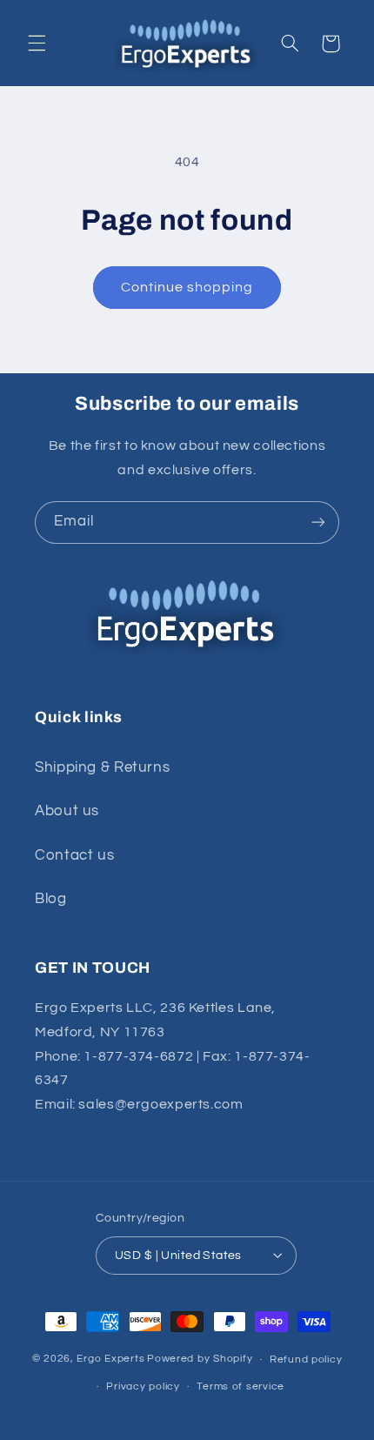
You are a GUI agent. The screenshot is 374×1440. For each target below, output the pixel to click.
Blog (51, 899)
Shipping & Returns (102, 767)
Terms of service (240, 1386)
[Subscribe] (318, 522)
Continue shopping (187, 287)
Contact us (74, 855)
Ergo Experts (110, 1359)
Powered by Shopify (199, 1359)
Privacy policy (142, 1386)
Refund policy (306, 1359)
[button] (37, 43)
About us (67, 811)
